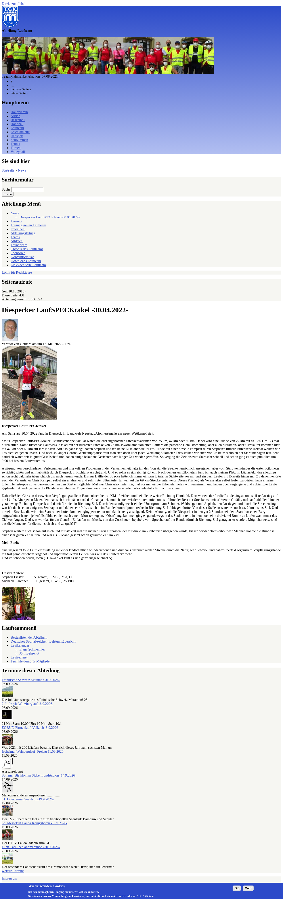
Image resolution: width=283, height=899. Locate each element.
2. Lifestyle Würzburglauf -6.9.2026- (27, 704)
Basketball (18, 120)
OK (237, 888)
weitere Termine (13, 871)
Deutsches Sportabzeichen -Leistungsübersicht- (43, 641)
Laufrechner (19, 657)
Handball (17, 124)
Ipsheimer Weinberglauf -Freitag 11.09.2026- (33, 751)
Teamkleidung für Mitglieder (31, 661)
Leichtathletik (20, 132)
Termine (16, 221)
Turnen (16, 148)
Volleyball (18, 152)
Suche (6, 189)
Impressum (9, 878)
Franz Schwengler (32, 649)
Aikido (15, 116)
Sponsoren (18, 253)
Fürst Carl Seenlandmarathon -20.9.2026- (31, 847)
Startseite (8, 170)
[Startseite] (10, 27)
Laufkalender (20, 645)
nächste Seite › (21, 89)
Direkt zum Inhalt (14, 4)
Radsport (17, 136)
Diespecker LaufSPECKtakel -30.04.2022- (49, 217)
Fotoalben (18, 229)
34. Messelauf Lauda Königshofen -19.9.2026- (34, 823)
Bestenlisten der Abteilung (29, 637)
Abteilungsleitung (23, 233)
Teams (15, 237)
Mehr (248, 888)
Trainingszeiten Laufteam (28, 225)
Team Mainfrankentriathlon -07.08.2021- (30, 76)
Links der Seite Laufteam (28, 265)
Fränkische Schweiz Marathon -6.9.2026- (31, 680)
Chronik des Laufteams (27, 249)
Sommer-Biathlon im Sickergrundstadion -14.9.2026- (39, 775)
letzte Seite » (19, 93)
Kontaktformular (22, 257)
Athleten (17, 241)
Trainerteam (19, 245)
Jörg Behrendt (29, 653)
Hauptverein (19, 112)
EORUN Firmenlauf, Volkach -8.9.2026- (30, 727)
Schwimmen (19, 140)
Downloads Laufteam (26, 261)
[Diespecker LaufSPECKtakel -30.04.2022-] (29, 418)
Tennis (15, 144)
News (22, 170)
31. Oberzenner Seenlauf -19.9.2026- (28, 799)
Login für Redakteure (17, 272)
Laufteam (17, 128)
